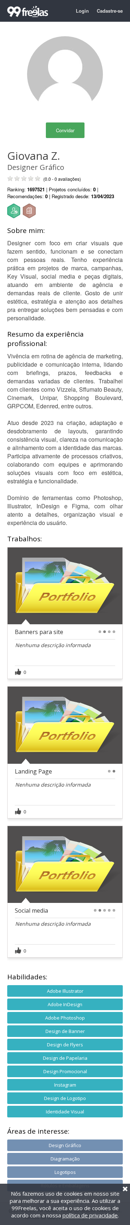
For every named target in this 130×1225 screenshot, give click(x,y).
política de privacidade (90, 1215)
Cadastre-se (110, 10)
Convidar (65, 130)
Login (82, 10)
